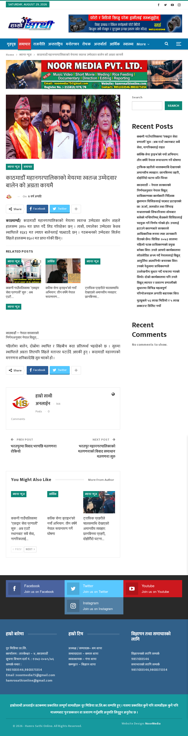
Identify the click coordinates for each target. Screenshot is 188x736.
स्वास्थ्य (128, 44)
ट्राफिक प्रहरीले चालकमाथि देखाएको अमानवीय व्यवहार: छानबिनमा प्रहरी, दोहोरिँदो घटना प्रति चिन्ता (159, 173)
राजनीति (39, 44)
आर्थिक (115, 44)
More (141, 44)
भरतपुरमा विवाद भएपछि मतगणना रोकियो (34, 449)
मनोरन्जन (72, 44)
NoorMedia (153, 723)
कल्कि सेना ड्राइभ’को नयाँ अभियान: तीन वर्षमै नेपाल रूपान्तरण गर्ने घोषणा (159, 157)
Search (137, 97)
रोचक (86, 44)
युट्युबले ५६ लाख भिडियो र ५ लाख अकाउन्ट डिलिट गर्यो (158, 303)
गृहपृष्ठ (11, 44)
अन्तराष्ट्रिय (55, 44)
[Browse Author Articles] (10, 196)
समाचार (24, 44)
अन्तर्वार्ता (100, 44)
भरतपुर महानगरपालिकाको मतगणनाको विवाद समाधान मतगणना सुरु (96, 451)
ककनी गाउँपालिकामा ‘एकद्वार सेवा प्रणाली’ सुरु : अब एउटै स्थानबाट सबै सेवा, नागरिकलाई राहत (158, 142)
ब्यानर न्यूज (14, 166)
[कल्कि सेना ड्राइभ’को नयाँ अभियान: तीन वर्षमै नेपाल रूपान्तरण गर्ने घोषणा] (63, 270)
